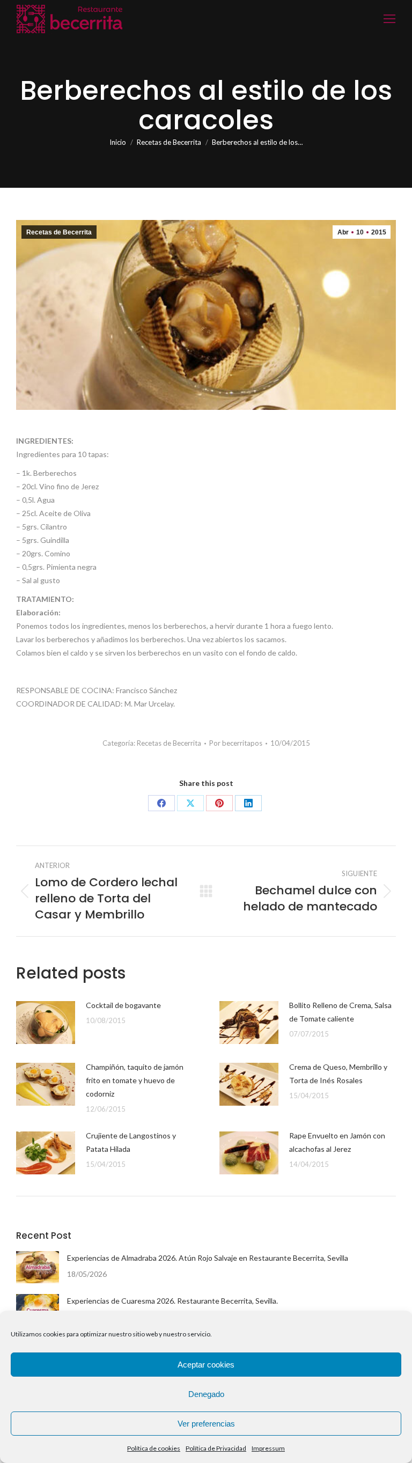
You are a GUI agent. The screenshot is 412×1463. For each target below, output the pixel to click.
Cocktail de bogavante (123, 1005)
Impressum (268, 1448)
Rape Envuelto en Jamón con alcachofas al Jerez (337, 1142)
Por (235, 743)
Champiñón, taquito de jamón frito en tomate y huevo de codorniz (134, 1080)
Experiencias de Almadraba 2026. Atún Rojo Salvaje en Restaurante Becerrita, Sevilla (207, 1257)
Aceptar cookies (206, 1364)
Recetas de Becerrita (59, 232)
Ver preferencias (206, 1423)
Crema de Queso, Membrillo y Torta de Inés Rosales (338, 1073)
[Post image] (45, 1022)
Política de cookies (153, 1448)
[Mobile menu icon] (389, 18)
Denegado (206, 1394)
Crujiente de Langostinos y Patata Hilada (131, 1142)
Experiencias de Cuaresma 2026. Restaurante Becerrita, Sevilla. (172, 1300)
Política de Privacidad (216, 1448)
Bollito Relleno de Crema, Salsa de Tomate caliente (340, 1012)
